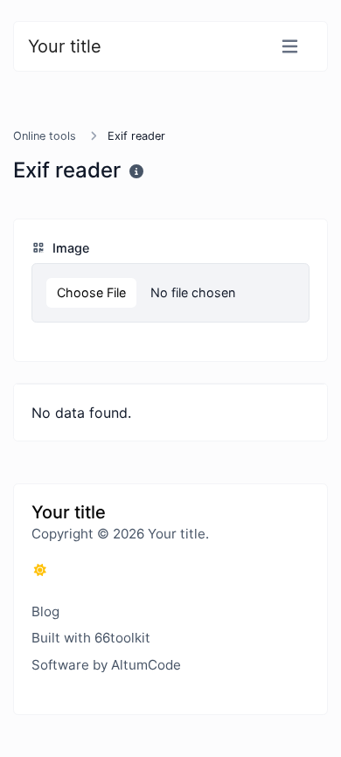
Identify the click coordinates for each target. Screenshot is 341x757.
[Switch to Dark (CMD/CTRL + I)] (40, 570)
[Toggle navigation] (290, 47)
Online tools (44, 135)
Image (69, 247)
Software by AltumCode (106, 664)
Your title (64, 46)
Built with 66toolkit (90, 637)
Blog (45, 611)
